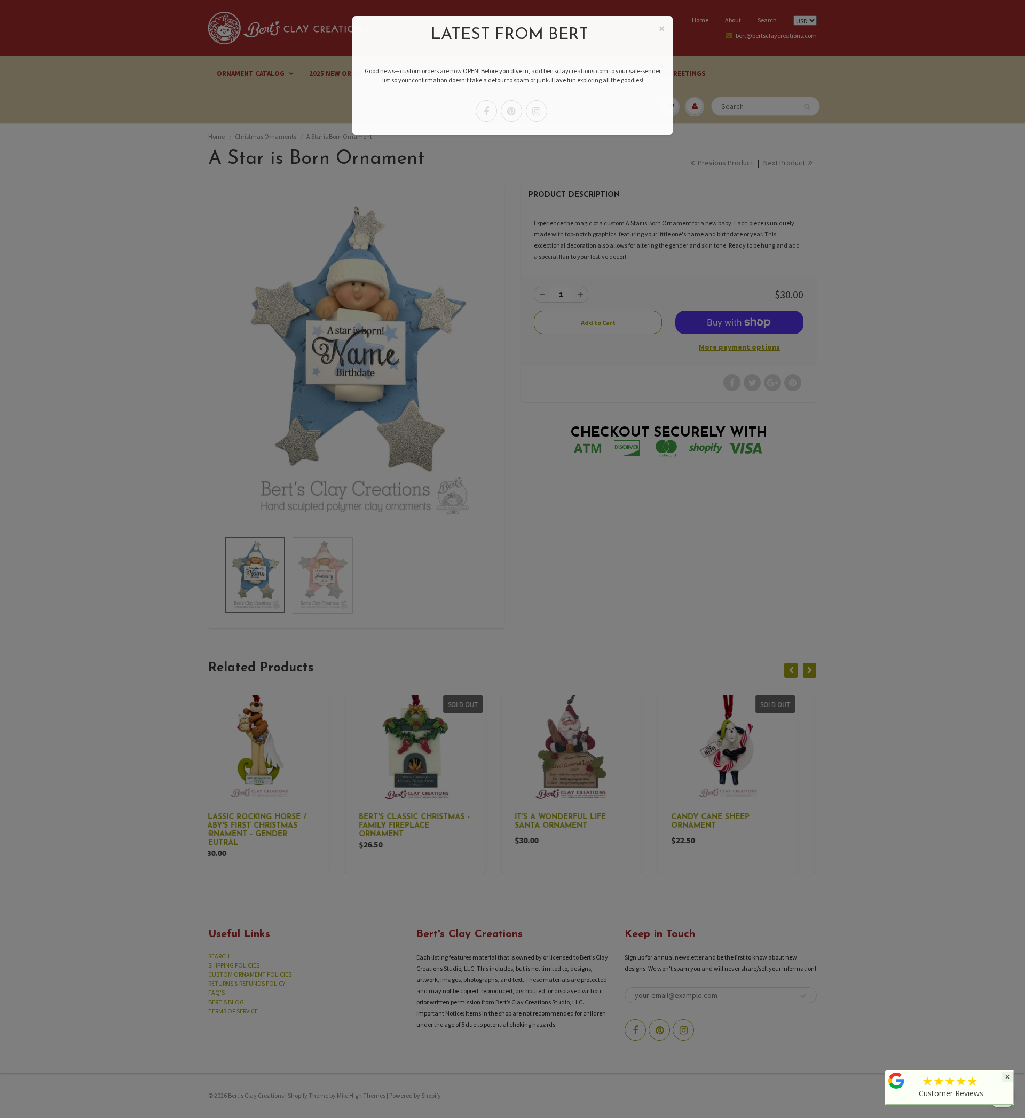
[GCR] (896, 1080)
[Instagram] (536, 111)
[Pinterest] (511, 111)
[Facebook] (486, 111)
